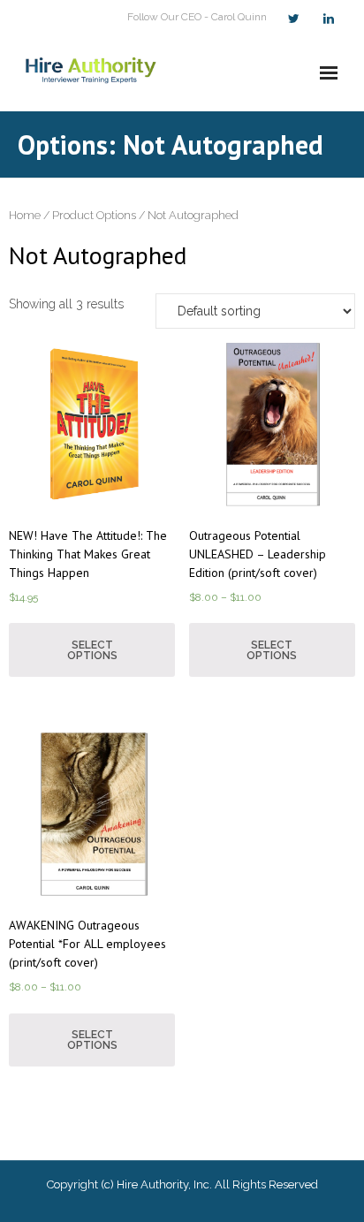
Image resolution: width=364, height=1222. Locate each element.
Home (25, 215)
